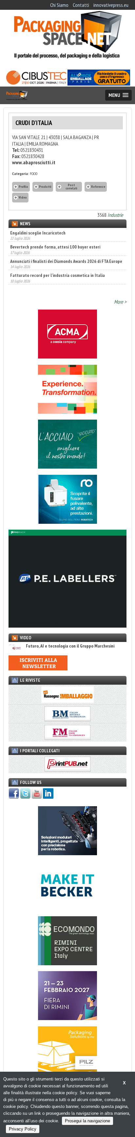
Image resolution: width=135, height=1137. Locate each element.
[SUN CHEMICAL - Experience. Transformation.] (67, 411)
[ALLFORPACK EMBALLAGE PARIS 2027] (99, 83)
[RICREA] (67, 466)
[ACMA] (67, 356)
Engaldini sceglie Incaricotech (38, 232)
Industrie (115, 215)
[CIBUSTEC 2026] (36, 83)
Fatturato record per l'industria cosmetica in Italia (57, 269)
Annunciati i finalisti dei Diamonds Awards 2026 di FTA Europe (66, 254)
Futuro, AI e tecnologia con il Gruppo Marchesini (70, 646)
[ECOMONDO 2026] (67, 963)
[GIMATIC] (67, 853)
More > (120, 301)
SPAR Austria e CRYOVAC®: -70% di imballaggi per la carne (63, 283)
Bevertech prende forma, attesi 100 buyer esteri (55, 240)
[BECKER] (67, 908)
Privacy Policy (22, 1129)
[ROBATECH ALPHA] (67, 522)
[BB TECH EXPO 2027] (67, 1018)
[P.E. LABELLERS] (67, 625)
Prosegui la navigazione (87, 1120)
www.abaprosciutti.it (33, 162)
